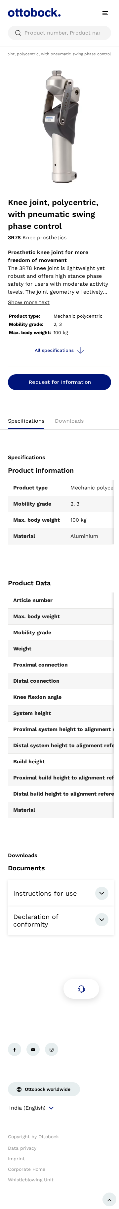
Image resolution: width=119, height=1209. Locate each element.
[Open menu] (105, 13)
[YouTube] (33, 1049)
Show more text (29, 302)
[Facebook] (14, 1049)
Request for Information (59, 382)
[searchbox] (59, 33)
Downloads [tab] (69, 421)
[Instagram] (51, 1049)
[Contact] (81, 989)
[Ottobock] (34, 13)
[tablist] (59, 423)
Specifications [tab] (26, 421)
